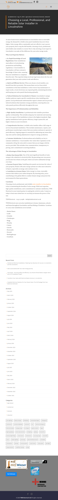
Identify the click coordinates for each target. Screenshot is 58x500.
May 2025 (9, 291)
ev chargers (26, 428)
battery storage (17, 420)
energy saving (19, 428)
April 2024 (9, 331)
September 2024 (11, 311)
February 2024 (11, 339)
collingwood (44, 420)
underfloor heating (20, 447)
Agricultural (29, 17)
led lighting (29, 432)
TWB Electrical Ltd (25, 498)
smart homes (33, 443)
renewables (42, 439)
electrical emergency (40, 424)
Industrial (47, 17)
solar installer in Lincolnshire (42, 184)
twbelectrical (13, 17)
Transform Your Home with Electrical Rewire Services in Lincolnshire (24, 278)
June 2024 (9, 323)
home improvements (20, 432)
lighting (35, 432)
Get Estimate (11, 474)
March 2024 (10, 335)
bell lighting (25, 420)
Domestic (41, 17)
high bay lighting (9, 432)
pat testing (23, 439)
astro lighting (9, 420)
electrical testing (9, 428)
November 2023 (11, 351)
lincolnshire (42, 432)
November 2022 (11, 391)
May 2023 (9, 375)
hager (42, 428)
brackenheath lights (35, 420)
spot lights (48, 443)
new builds (45, 435)
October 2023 (10, 355)
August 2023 (10, 363)
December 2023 (11, 347)
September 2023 (11, 359)
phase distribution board (32, 439)
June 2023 (9, 371)
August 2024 (10, 315)
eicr (32, 424)
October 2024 (10, 307)
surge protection (9, 447)
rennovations (9, 443)
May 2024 (9, 327)
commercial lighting (18, 424)
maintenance (28, 435)
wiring (27, 447)
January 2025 (10, 303)
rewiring (16, 443)
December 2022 (11, 387)
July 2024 (9, 319)
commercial (8, 424)
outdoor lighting (14, 439)
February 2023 (11, 383)
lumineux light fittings (10, 435)
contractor (27, 424)
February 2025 (11, 299)
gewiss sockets (35, 428)
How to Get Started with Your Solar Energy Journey (20, 268)
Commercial (35, 17)
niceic (7, 439)
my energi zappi (37, 435)
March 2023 (10, 379)
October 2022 (10, 395)
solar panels (40, 443)
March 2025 (10, 295)
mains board (20, 435)
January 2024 (10, 343)
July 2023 (9, 367)
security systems (23, 443)
